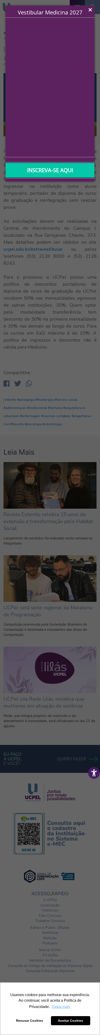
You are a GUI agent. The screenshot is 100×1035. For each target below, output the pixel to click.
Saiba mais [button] (61, 1007)
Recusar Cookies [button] (29, 1020)
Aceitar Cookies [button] (70, 1020)
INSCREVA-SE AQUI (50, 170)
